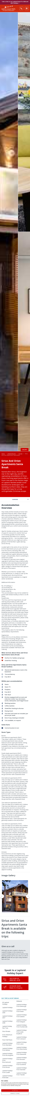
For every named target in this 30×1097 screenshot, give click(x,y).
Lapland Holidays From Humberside (21, 1026)
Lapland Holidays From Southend (21, 1063)
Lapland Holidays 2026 (7, 1012)
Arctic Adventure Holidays (7, 1035)
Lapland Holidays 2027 (7, 1017)
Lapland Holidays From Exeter (21, 1010)
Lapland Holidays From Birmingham (7, 1054)
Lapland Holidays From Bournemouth (7, 1060)
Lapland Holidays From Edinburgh (21, 1005)
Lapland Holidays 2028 (7, 1022)
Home (3, 453)
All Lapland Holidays (5, 1003)
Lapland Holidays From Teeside (21, 1074)
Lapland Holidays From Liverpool (21, 1038)
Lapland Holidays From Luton (21, 1043)
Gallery (24, 449)
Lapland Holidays (7, 1007)
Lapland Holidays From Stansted (21, 1068)
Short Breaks (6, 1031)
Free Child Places (7, 1040)
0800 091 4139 (15, 980)
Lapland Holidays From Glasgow (21, 1021)
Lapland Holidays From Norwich (21, 1058)
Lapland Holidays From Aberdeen (7, 1044)
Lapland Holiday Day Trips (7, 1027)
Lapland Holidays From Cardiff (7, 1071)
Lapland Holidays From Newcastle (21, 1053)
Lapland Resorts (11, 453)
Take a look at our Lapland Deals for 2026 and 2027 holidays (15, 2)
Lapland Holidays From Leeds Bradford (21, 1032)
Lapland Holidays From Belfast (7, 1049)
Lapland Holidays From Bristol (7, 1066)
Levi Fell (20, 453)
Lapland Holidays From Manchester (21, 1048)
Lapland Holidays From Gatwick (21, 1015)
